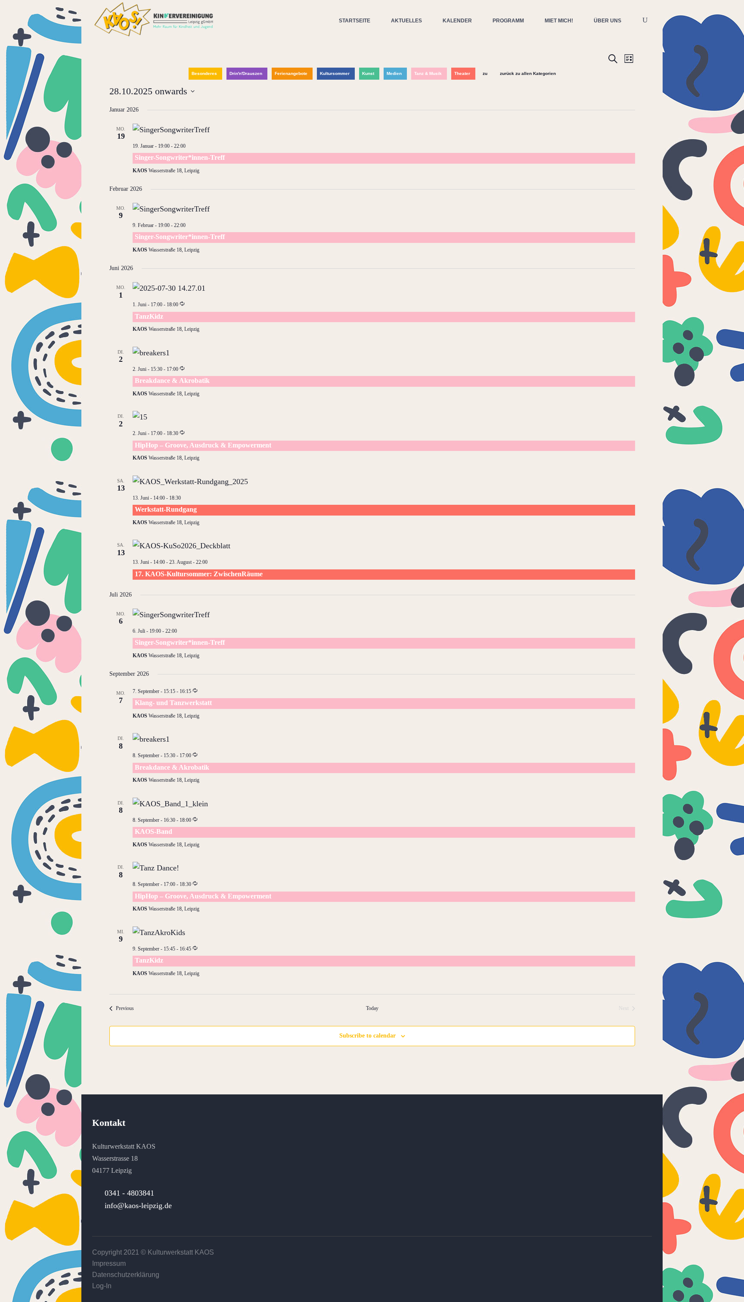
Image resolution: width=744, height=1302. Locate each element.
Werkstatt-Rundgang (166, 509)
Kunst (368, 73)
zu (485, 73)
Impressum (109, 1263)
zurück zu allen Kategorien (528, 73)
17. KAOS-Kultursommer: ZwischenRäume (199, 574)
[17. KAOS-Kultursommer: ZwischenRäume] (384, 546)
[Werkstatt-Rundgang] (384, 481)
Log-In (102, 1286)
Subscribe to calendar (367, 1035)
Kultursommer (335, 73)
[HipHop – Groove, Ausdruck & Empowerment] (384, 417)
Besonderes (204, 73)
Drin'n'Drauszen (245, 73)
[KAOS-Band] (384, 804)
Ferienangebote (291, 73)
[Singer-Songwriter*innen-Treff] (384, 130)
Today (372, 1008)
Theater (462, 73)
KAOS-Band (153, 831)
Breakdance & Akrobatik (172, 380)
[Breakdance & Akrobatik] (384, 353)
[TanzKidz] (384, 288)
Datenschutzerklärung (125, 1274)
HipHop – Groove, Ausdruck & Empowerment (203, 445)
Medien (394, 73)
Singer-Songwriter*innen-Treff (180, 157)
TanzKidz (149, 316)
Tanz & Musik (428, 73)
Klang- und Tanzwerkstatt (173, 702)
